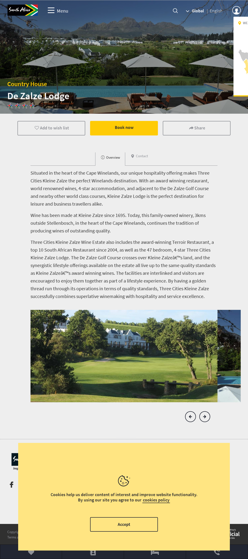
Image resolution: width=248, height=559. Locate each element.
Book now (124, 127)
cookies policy (156, 500)
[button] (190, 416)
